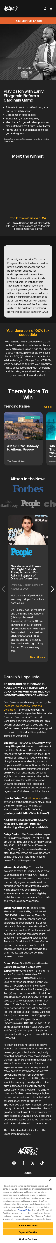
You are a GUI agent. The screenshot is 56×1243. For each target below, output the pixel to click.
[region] (28, 1210)
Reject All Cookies (28, 1232)
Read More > (37, 657)
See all (48, 407)
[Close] (50, 1180)
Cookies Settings (28, 1239)
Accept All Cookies (28, 1225)
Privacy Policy (25, 1210)
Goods (28, 1173)
